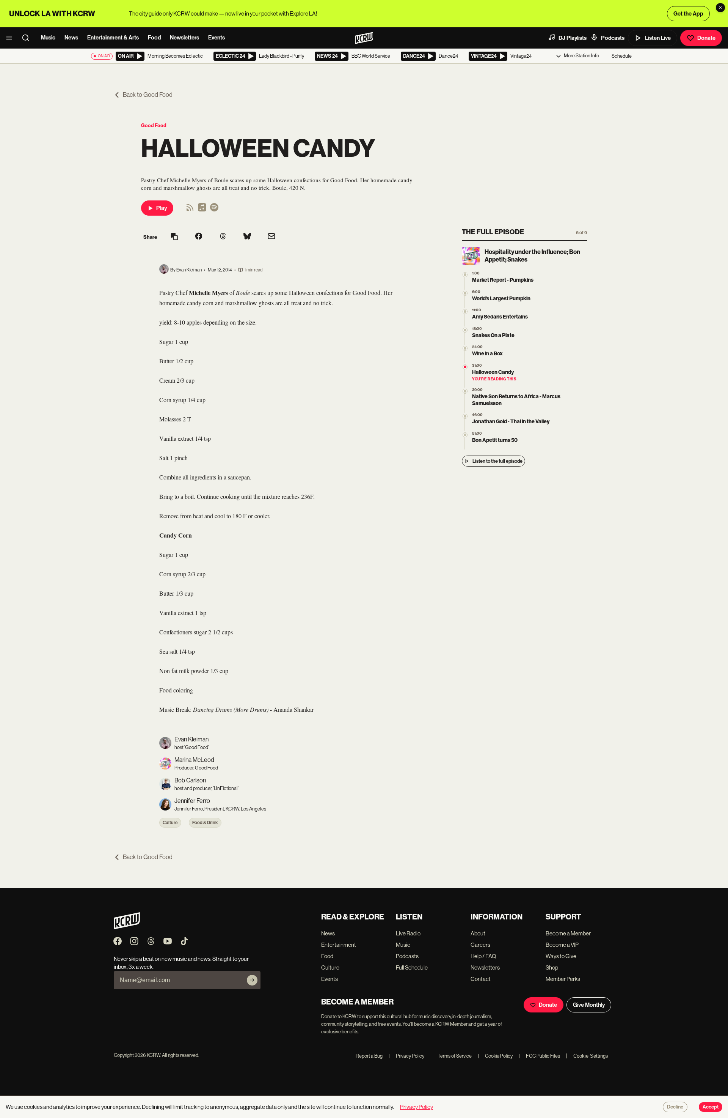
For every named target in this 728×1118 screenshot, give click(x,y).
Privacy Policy (406, 1056)
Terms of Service (451, 1056)
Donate (706, 38)
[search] (28, 38)
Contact (481, 979)
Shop (552, 967)
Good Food (153, 125)
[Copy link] (174, 237)
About (478, 933)
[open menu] (11, 38)
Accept (711, 1107)
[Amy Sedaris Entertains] (465, 311)
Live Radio (408, 933)
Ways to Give (561, 956)
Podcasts (612, 38)
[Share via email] (271, 237)
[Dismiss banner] (720, 7)
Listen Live (658, 38)
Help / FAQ (483, 956)
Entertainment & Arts (113, 37)
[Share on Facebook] (198, 236)
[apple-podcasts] (202, 209)
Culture (170, 822)
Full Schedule (412, 967)
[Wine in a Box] (465, 348)
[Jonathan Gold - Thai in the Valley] (465, 416)
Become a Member (568, 933)
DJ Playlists (573, 38)
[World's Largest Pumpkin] (465, 293)
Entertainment (338, 944)
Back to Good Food (148, 94)
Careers (480, 944)
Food (154, 37)
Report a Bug (369, 1056)
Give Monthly (589, 1004)
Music (48, 37)
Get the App (688, 13)
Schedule (622, 56)
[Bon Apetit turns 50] (465, 435)
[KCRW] (127, 927)
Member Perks (563, 979)
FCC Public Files (539, 1056)
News (71, 37)
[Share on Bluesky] (247, 236)
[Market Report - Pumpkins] (465, 275)
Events (216, 37)
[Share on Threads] (223, 236)
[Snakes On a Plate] (465, 330)
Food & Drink (205, 822)
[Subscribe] (252, 980)
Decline (675, 1107)
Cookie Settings (590, 1056)
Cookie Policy (495, 1056)
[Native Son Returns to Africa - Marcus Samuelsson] (465, 391)
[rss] (190, 209)
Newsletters (184, 37)
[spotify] (214, 209)
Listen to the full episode (497, 461)
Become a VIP (562, 944)
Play (161, 208)
